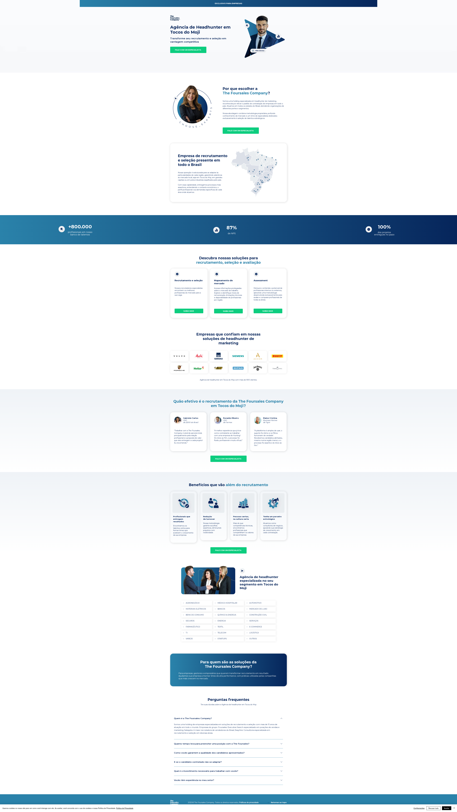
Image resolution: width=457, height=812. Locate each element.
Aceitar (446, 808)
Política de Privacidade (124, 808)
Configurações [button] (419, 808)
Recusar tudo (433, 808)
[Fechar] (454, 808)
